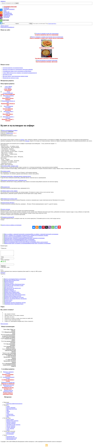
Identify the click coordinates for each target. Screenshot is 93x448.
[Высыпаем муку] (5, 187)
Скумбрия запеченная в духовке (8, 380)
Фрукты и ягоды (10, 415)
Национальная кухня (11, 437)
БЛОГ (4, 10)
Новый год (13, 290)
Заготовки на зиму (7, 74)
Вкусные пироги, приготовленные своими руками (15, 76)
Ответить (3, 272)
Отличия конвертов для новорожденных (13, 67)
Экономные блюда (18, 304)
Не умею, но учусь (9, 316)
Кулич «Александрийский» (8, 94)
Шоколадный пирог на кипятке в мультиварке (39, 243)
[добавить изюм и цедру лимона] (9, 190)
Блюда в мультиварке (20, 279)
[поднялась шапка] (5, 171)
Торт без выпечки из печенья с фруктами (46, 61)
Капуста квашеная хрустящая (8, 109)
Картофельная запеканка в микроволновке (46, 58)
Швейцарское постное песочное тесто (8, 388)
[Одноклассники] (36, 227)
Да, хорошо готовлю (10, 314)
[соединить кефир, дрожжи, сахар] (9, 165)
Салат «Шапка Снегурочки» (8, 89)
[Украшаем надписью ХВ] (7, 217)
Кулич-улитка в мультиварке (26, 236)
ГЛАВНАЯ (6, 8)
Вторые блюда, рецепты (12, 420)
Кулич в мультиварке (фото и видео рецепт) (37, 242)
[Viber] (49, 227)
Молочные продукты (11, 408)
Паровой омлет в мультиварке (27, 239)
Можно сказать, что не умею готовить (14, 315)
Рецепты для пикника (21, 298)
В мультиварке (10, 433)
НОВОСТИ (6, 12)
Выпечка (11, 281)
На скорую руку (17, 288)
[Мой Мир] (40, 227)
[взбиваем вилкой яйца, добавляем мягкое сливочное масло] (16, 176)
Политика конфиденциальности (14, 403)
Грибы (8, 406)
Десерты (11, 282)
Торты (8, 429)
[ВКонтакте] (33, 227)
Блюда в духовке (10, 432)
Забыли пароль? (5, 25)
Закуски (11, 286)
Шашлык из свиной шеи (7, 383)
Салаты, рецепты (10, 427)
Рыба (7, 412)
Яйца (7, 416)
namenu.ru (3, 1)
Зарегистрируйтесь (52, 23)
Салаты (10, 300)
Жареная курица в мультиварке (28, 240)
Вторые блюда (15, 280)
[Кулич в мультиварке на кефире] (9, 130)
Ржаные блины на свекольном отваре (8, 393)
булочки (27, 141)
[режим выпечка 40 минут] (7, 202)
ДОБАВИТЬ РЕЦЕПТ (9, 9)
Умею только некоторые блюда (12, 319)
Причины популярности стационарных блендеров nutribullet (18, 69)
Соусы (9, 301)
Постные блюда (16, 293)
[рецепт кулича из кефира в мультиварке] (11, 225)
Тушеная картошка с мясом (46, 47)
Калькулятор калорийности (7, 27)
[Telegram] (56, 227)
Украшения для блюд (20, 302)
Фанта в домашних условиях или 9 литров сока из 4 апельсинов (46, 38)
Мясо (7, 410)
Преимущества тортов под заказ (11, 77)
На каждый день (10, 436)
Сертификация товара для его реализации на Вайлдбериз (17, 71)
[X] (46, 227)
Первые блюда (15, 292)
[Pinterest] (43, 227)
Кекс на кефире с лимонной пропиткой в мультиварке (44, 234)
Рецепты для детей (19, 297)
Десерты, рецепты (10, 423)
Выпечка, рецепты (11, 422)
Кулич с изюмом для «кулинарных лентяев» (37, 235)
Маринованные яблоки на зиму (8, 104)
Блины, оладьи (10, 419)
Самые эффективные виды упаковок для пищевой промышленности (20, 72)
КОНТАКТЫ (6, 15)
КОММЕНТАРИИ (8, 14)
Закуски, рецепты (10, 426)
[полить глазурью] (5, 209)
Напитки (11, 289)
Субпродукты (9, 414)
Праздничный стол (11, 439)
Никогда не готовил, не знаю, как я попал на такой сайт (19, 318)
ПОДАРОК (6, 17)
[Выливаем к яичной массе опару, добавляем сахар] (14, 180)
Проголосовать (4, 323)
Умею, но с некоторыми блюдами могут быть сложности (19, 321)
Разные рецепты (17, 296)
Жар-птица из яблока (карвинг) (8, 99)
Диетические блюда (19, 284)
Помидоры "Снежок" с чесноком (8, 120)
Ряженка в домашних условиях (8, 375)
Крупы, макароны (10, 407)
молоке (22, 139)
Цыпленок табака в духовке (8, 114)
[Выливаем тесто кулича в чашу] (9, 198)
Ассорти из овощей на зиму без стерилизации (46, 34)
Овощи (8, 411)
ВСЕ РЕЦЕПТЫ (7, 13)
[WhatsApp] (52, 227)
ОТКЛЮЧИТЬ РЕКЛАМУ (10, 6)
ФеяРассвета (9, 133)
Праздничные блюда (20, 294)
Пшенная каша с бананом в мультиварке (35, 238)
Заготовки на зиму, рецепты (13, 424)
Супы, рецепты (10, 428)
